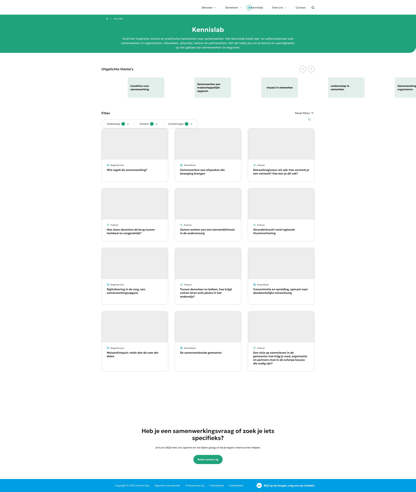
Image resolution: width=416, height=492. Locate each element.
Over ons (277, 7)
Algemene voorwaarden (167, 485)
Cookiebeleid (216, 485)
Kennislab (257, 7)
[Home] (107, 19)
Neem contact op (208, 459)
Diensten (207, 7)
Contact (301, 7)
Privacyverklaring (194, 485)
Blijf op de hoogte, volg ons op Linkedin (289, 485)
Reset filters (302, 113)
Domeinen (231, 7)
